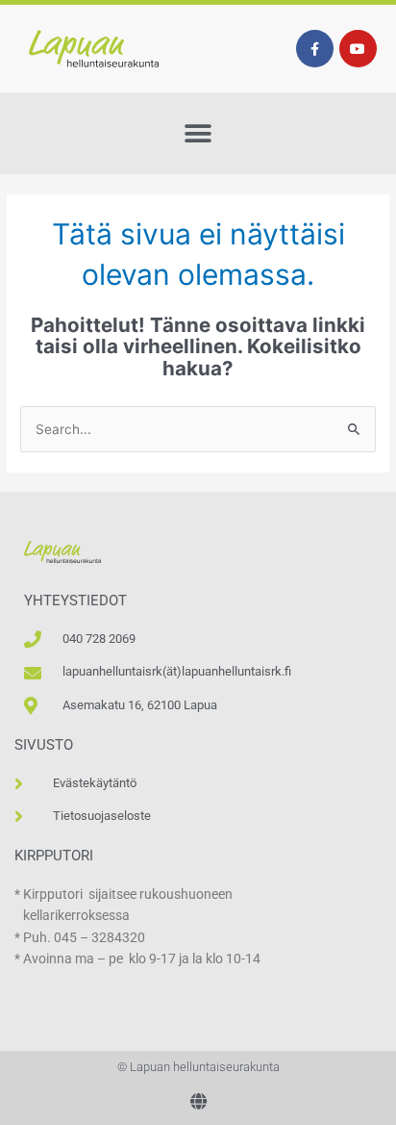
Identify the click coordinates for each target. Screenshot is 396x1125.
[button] (198, 133)
